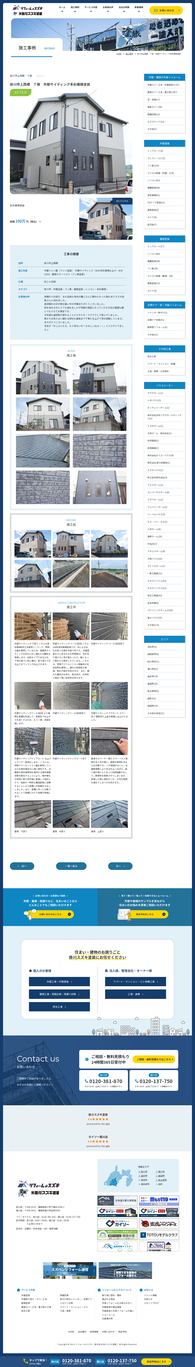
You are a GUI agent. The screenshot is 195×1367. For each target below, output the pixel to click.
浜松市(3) (152, 646)
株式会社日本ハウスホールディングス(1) (164, 417)
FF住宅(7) (152, 543)
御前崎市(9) (153, 654)
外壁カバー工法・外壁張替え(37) (163, 84)
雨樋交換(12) (153, 114)
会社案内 (82, 1331)
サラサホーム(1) (155, 392)
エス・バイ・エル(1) (157, 521)
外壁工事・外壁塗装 (58, 981)
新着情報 (139, 7)
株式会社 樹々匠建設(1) (158, 462)
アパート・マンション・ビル (74, 1306)
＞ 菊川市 (160, 1171)
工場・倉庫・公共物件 (158, 371)
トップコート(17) (155, 246)
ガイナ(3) (152, 290)
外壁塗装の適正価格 (111, 1306)
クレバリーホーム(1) (157, 507)
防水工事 (151, 356)
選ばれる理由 (108, 1299)
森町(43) (151, 698)
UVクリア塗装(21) (156, 202)
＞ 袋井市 (142, 1175)
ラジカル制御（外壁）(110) (160, 173)
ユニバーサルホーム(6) (158, 492)
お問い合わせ (167, 10)
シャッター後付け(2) (157, 312)
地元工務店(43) (154, 595)
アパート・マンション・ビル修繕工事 (134, 981)
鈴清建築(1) (153, 448)
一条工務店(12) (154, 573)
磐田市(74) (152, 705)
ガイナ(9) (152, 217)
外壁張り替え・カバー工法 (34, 1299)
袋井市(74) (152, 676)
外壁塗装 (25, 1295)
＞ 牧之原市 (161, 1179)
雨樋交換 (64, 1295)
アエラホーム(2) (155, 484)
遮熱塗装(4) (153, 209)
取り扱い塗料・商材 (111, 1295)
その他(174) (153, 624)
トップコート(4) (155, 150)
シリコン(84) (153, 253)
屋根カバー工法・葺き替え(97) (162, 92)
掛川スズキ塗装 (98, 1114)
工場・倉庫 (134, 994)
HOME (119, 53)
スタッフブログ (151, 1303)
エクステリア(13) (155, 121)
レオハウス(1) (154, 400)
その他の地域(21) (155, 713)
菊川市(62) (152, 668)
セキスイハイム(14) (156, 580)
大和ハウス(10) (154, 558)
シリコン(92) (153, 180)
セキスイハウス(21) (156, 588)
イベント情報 (150, 1295)
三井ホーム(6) (154, 529)
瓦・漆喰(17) (153, 99)
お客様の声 (108, 7)
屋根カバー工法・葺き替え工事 (36, 1306)
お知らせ (148, 1299)
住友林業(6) (153, 602)
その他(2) (152, 128)
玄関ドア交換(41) (155, 319)
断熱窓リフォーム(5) (157, 327)
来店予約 (122, 1331)
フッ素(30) (152, 268)
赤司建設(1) (153, 440)
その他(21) (152, 334)
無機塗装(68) (153, 187)
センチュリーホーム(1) (158, 407)
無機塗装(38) (153, 261)
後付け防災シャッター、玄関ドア (76, 1299)
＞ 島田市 (160, 1175)
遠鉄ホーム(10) (154, 536)
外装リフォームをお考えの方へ (117, 1303)
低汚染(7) (152, 224)
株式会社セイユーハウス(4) (160, 455)
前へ (24, 866)
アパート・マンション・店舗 (161, 363)
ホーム (62, 7)
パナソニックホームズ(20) (160, 610)
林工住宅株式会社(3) (157, 477)
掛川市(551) (153, 661)
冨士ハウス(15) (154, 617)
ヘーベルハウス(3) (156, 514)
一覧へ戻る (71, 866)
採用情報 (94, 1331)
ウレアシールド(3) (156, 158)
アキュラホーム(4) (156, 551)
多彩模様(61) (153, 195)
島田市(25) (152, 683)
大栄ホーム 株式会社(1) (159, 433)
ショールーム (108, 1314)
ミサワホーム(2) (155, 499)
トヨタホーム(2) (155, 425)
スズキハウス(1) (155, 470)
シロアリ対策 (66, 1303)
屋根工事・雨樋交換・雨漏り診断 (57, 994)
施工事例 (75, 7)
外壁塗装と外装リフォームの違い (118, 1310)
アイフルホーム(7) (156, 566)
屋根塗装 (25, 1303)
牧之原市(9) (153, 690)
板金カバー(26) (154, 106)
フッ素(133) (153, 165)
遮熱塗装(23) (153, 283)
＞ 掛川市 (142, 1171)
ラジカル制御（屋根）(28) (160, 275)
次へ (118, 866)
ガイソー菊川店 (98, 1137)
